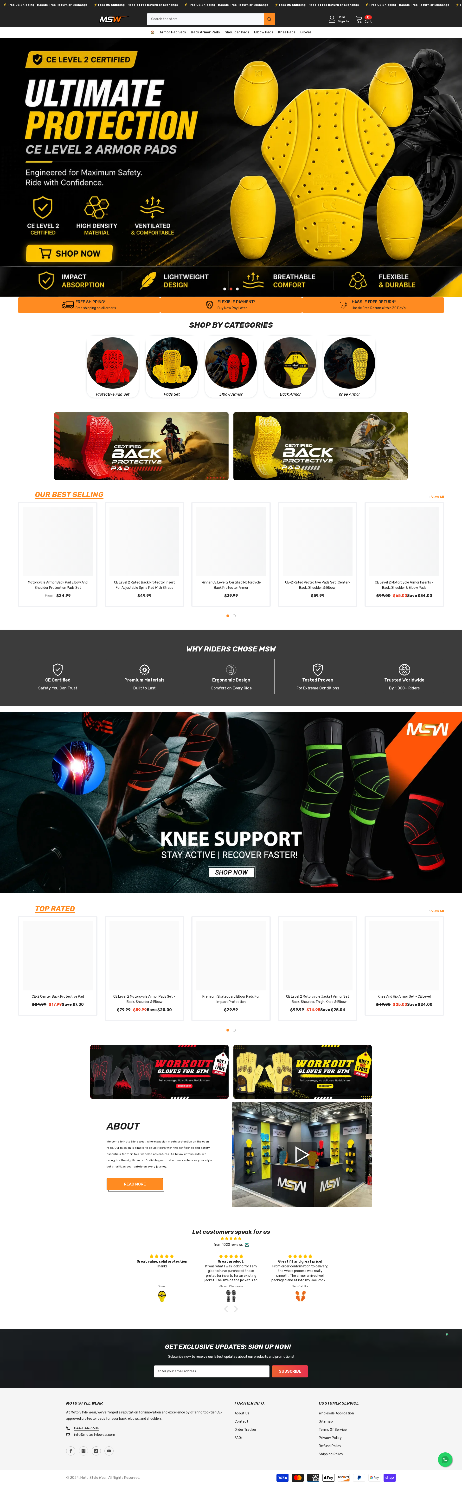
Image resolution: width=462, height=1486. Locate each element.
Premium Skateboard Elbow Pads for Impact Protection (231, 999)
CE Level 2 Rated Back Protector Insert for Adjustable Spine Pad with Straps (144, 585)
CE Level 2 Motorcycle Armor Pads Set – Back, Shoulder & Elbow (144, 999)
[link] (231, 305)
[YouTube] (109, 1450)
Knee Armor (349, 394)
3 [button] (237, 289)
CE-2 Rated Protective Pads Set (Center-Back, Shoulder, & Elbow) (317, 585)
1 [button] (224, 289)
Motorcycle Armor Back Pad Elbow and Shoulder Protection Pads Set (58, 585)
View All (437, 497)
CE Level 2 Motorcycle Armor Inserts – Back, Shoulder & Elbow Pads (404, 585)
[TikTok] (96, 1450)
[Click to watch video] (302, 1154)
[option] (231, 167)
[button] (227, 1308)
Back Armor (290, 394)
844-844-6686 (86, 1428)
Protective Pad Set (112, 394)
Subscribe (290, 1371)
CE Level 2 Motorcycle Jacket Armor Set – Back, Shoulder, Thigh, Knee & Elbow (317, 999)
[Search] (211, 19)
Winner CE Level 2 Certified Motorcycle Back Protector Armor (231, 585)
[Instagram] (83, 1450)
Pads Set (172, 394)
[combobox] (205, 19)
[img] (231, 1238)
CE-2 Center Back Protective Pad (58, 997)
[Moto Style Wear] (113, 363)
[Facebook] (70, 1450)
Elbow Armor (231, 394)
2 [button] (231, 289)
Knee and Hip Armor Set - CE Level (404, 997)
